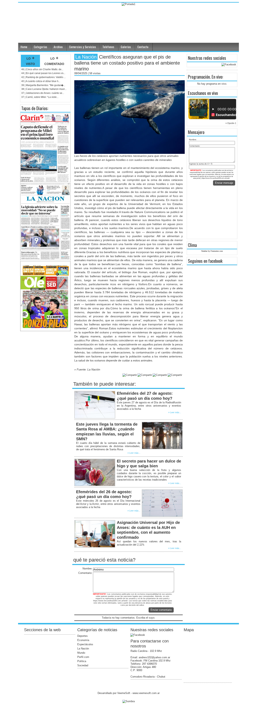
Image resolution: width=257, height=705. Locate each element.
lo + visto (30, 61)
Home (23, 46)
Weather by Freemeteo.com (212, 251)
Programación (199, 76)
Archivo (58, 46)
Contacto (142, 46)
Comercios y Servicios (82, 46)
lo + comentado (54, 61)
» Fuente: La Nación (87, 369)
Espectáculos (85, 644)
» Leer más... (174, 412)
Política (81, 661)
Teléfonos (108, 46)
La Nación (83, 648)
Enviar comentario (161, 609)
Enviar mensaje (224, 182)
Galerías (126, 46)
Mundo (81, 652)
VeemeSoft (124, 693)
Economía (83, 640)
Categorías (40, 46)
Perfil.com (83, 656)
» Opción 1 (230, 123)
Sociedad (82, 665)
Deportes (82, 635)
